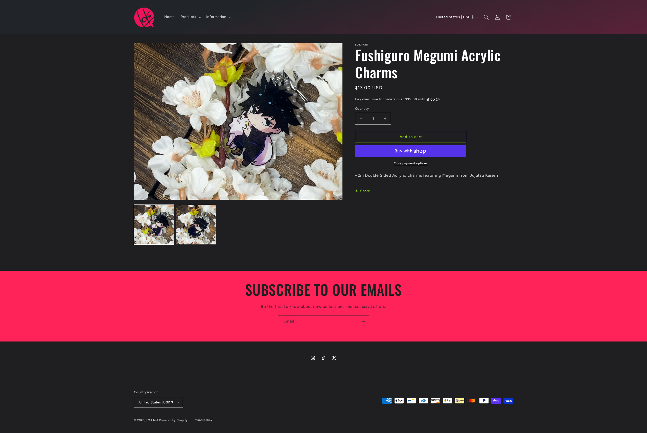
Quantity (362, 108)
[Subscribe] (363, 321)
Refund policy (202, 420)
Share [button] (365, 191)
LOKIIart (152, 420)
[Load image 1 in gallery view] (154, 224)
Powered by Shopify (173, 420)
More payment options (411, 163)
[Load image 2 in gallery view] (196, 224)
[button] (190, 17)
